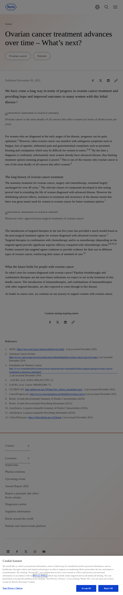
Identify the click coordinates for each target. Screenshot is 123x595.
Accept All (86, 588)
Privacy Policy (40, 575)
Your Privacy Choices (13, 588)
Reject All (108, 588)
